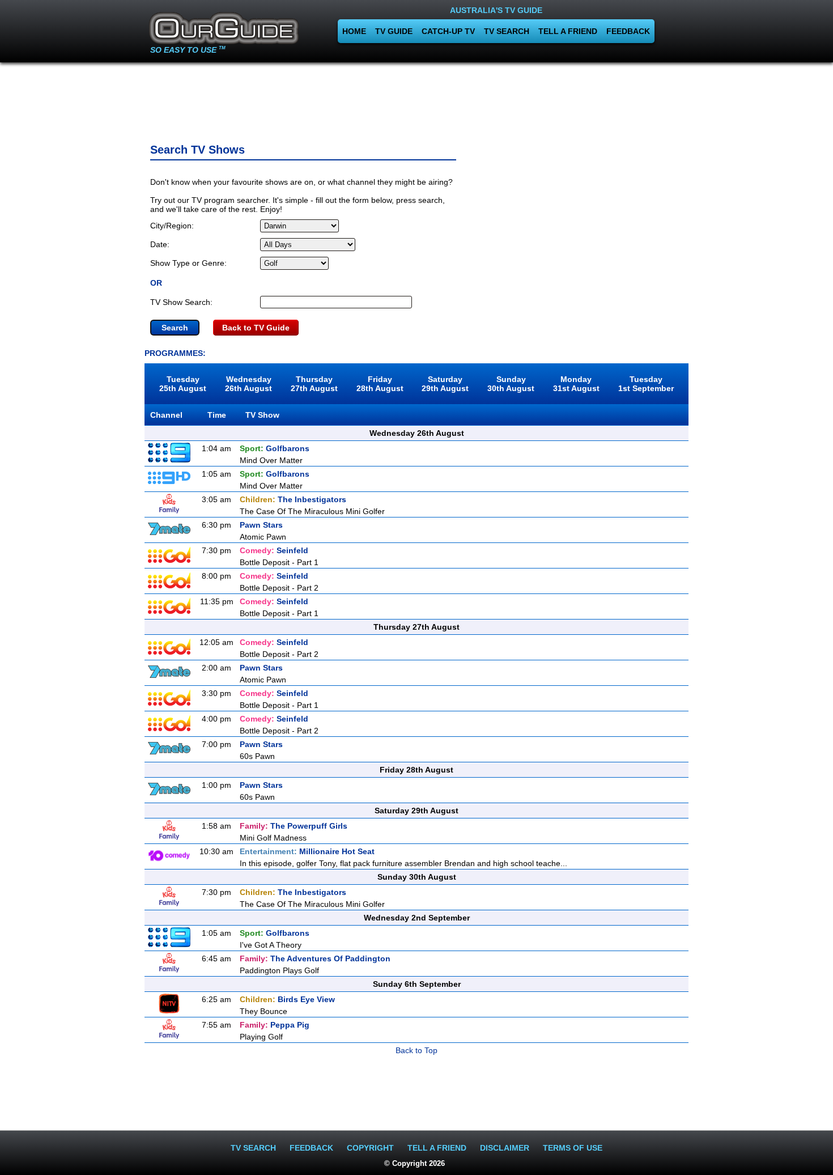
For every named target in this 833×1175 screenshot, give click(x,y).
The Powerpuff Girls (293, 825)
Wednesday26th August (248, 384)
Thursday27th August (314, 384)
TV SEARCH (506, 31)
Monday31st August (576, 384)
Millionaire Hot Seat (307, 851)
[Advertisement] (416, 99)
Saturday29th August (445, 384)
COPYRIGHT (370, 1147)
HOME (354, 31)
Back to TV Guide (256, 327)
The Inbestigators (293, 499)
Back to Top (416, 1050)
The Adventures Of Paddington (315, 958)
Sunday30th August (510, 384)
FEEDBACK (628, 31)
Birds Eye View (287, 999)
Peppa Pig (274, 1024)
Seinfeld (274, 550)
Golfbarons (274, 448)
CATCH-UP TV (448, 31)
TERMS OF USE (572, 1147)
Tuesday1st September (646, 384)
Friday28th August (379, 384)
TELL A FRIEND (567, 31)
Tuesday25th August (182, 384)
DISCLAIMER (504, 1147)
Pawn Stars (261, 524)
